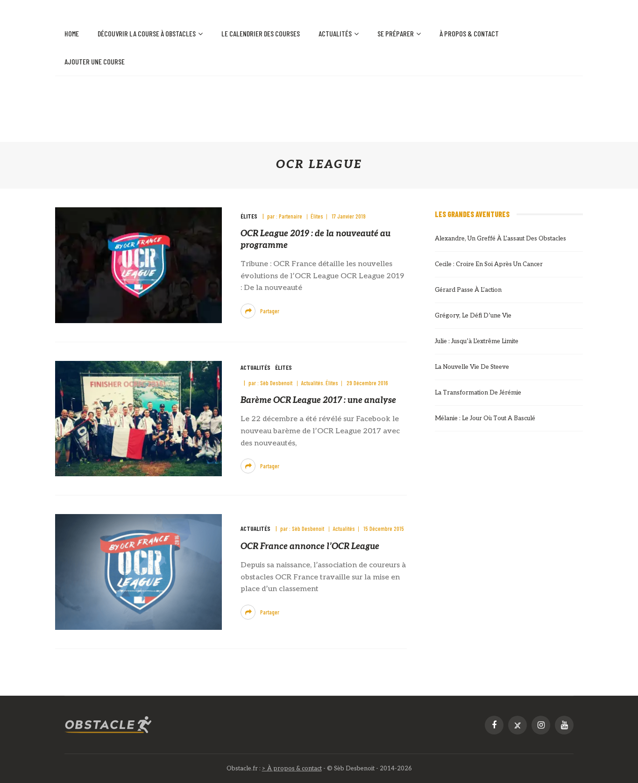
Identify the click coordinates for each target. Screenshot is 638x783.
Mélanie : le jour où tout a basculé (485, 418)
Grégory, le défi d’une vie (473, 315)
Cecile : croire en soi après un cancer (489, 264)
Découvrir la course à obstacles (147, 33)
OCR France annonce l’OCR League (310, 546)
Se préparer (395, 33)
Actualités (335, 33)
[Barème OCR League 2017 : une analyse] (138, 418)
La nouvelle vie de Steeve (472, 367)
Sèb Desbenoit (276, 383)
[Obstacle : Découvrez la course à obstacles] (108, 724)
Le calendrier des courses (260, 33)
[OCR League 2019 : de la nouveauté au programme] (138, 265)
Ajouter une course (94, 61)
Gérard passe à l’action (468, 290)
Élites (249, 216)
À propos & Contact (469, 33)
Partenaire (290, 216)
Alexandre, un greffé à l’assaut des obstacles (500, 238)
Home (71, 33)
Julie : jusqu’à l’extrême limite (476, 341)
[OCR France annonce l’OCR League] (138, 571)
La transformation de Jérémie (478, 392)
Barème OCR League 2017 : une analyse (318, 400)
